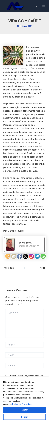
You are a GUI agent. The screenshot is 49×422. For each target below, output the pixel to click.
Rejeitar (24, 417)
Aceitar (25, 410)
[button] (37, 6)
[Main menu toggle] (43, 6)
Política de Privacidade (22, 404)
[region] (24, 399)
